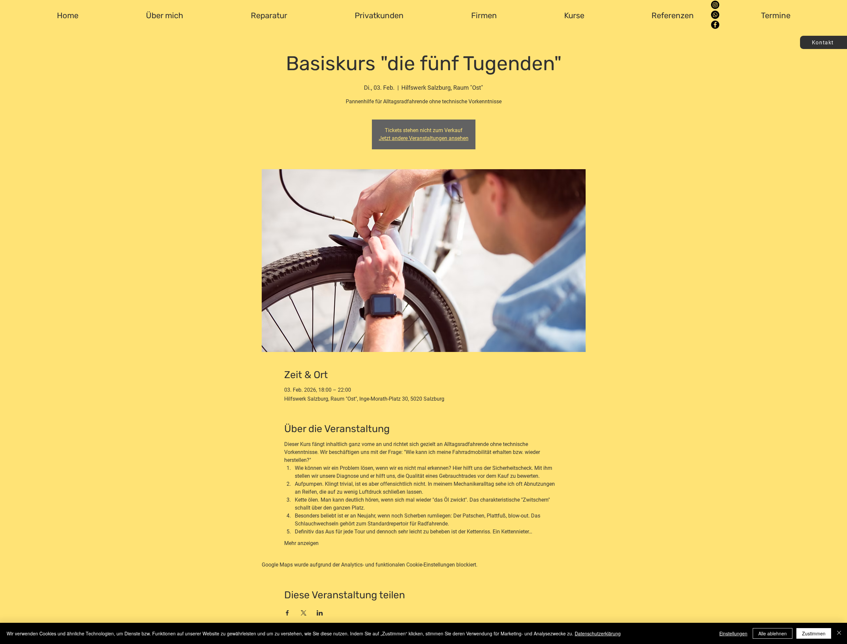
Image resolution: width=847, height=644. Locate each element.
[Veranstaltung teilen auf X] (303, 613)
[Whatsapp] (715, 15)
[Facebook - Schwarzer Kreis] (715, 25)
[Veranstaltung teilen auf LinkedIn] (320, 613)
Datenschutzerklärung (598, 633)
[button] (823, 42)
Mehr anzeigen (301, 543)
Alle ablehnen (772, 633)
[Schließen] (839, 633)
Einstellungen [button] (733, 633)
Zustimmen (813, 633)
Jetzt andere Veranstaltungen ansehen (423, 138)
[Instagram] (715, 5)
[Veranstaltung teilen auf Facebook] (287, 613)
